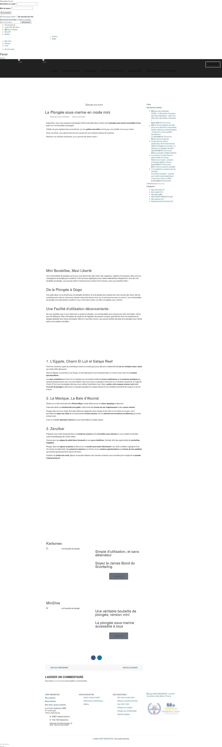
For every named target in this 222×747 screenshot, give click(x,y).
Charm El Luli (113, 366)
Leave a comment (78, 116)
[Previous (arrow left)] (1, 746)
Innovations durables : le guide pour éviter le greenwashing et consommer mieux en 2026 (162, 176)
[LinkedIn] (99, 657)
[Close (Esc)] (1, 744)
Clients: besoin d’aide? (92, 697)
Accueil (54, 71)
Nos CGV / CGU (123, 704)
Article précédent (59, 667)
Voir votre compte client (125, 697)
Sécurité (8, 32)
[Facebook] (93, 657)
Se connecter (6, 12)
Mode (54, 39)
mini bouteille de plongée (120, 411)
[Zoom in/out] (8, 744)
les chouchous (10, 25)
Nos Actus (90, 71)
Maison (7, 34)
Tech (6, 46)
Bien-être (8, 41)
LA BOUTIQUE (213, 64)
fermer (10, 1)
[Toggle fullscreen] (5, 744)
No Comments (165, 123)
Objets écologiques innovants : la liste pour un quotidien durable (163, 147)
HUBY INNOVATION (106, 738)
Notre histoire (50, 701)
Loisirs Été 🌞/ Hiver (12, 27)
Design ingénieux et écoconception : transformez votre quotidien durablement (164, 131)
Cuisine (54, 36)
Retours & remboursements (127, 701)
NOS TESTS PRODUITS (112, 71)
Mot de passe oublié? (8, 16)
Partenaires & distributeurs (93, 701)
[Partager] (3, 744)
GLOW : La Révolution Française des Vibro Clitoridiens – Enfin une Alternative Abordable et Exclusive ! (163, 117)
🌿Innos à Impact (11, 29)
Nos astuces (135, 71)
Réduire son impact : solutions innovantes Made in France (162, 161)
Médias (86, 704)
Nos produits (50, 698)
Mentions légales (123, 714)
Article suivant (130, 667)
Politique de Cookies (124, 707)
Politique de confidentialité (126, 711)
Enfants (7, 43)
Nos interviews (71, 71)
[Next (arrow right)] (3, 746)
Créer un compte (24, 19)
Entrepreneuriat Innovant (162, 71)
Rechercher (26, 22)
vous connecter (59, 681)
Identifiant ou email (8, 4)
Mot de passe (6, 8)
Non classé (155, 192)
